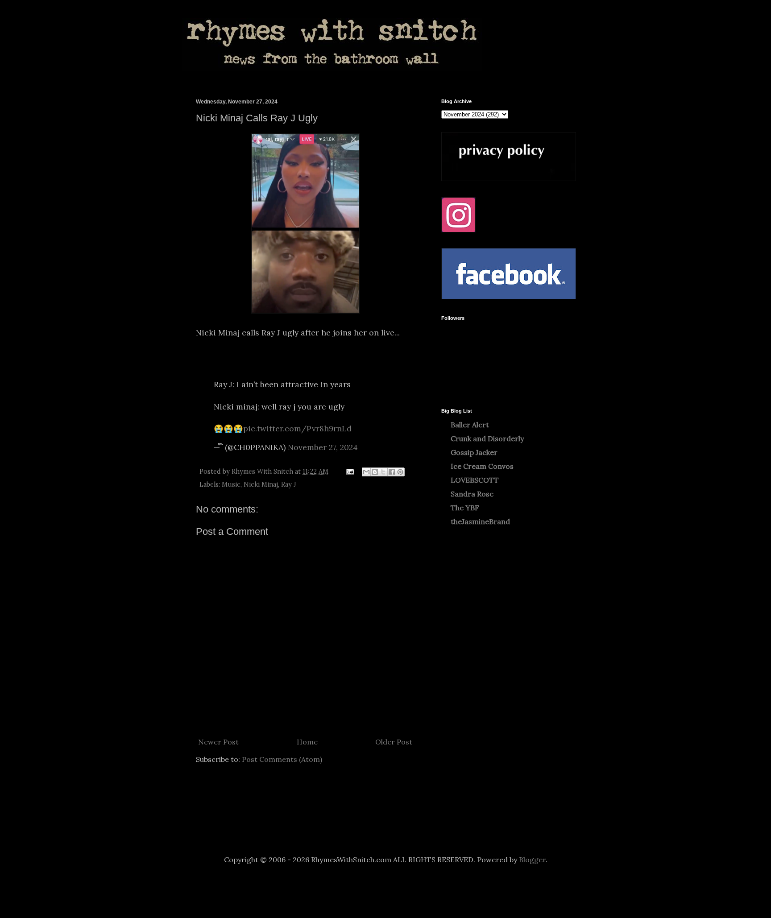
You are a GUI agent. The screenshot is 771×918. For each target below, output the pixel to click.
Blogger (532, 859)
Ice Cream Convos (482, 466)
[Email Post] (349, 471)
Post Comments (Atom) (282, 759)
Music (231, 484)
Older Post (393, 741)
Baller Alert (470, 424)
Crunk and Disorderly (487, 438)
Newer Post (218, 741)
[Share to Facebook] (391, 471)
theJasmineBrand (480, 521)
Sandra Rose (472, 493)
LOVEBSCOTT (475, 480)
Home (307, 741)
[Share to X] (383, 471)
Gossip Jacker (474, 452)
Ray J (288, 484)
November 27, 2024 (323, 447)
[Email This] (366, 471)
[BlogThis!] (374, 471)
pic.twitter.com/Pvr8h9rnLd (297, 428)
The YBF (465, 507)
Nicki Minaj (261, 484)
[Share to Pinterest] (400, 471)
